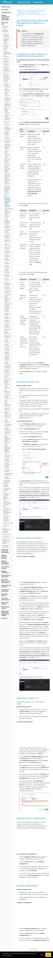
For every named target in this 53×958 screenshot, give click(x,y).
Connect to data (4, 23)
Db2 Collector (7, 244)
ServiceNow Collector (7, 425)
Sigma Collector (7, 428)
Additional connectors (5, 546)
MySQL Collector (7, 345)
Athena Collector (7, 137)
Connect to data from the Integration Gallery (6, 541)
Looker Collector (7, 314)
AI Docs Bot (21, 5)
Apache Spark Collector (7, 133)
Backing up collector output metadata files (6, 496)
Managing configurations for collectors (7, 54)
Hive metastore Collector (7, 283)
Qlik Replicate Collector (7, 391)
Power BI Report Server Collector (7, 382)
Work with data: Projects (5, 599)
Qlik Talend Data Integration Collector (7, 403)
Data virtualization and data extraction (6, 530)
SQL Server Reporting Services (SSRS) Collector (7, 448)
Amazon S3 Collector (7, 123)
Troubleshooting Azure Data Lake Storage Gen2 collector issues (8, 213)
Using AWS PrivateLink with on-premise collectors (6, 483)
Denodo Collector (7, 255)
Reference (4, 618)
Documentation (21, 10)
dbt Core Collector (7, 248)
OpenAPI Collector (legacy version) (7, 358)
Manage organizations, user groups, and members (5, 17)
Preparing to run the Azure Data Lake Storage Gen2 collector (7, 179)
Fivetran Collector (7, 266)
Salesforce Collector (7, 416)
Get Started (4, 9)
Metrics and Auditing (4, 603)
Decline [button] (42, 954)
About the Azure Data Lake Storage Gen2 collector (7, 169)
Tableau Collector (7, 460)
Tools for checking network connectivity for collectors (6, 70)
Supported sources (5, 27)
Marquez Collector (7, 321)
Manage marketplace (5, 571)
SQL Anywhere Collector (7, 456)
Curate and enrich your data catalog (5, 551)
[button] (18, 7)
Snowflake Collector (7, 432)
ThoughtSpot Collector (8, 474)
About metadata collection (6, 35)
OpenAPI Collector (7, 352)
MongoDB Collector (7, 336)
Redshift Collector (7, 409)
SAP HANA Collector (7, 421)
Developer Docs (38, 2)
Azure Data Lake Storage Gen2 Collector (7, 160)
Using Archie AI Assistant (6, 586)
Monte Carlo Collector (7, 341)
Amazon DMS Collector (7, 94)
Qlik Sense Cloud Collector (7, 397)
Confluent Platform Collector (7, 236)
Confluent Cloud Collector (7, 231)
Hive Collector (7, 279)
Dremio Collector (7, 262)
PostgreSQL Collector (7, 366)
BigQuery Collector (7, 226)
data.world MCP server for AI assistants (5, 581)
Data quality (5, 536)
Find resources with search (5, 576)
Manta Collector (7, 317)
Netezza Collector (7, 349)
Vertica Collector (7, 477)
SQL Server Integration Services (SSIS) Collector (7, 439)
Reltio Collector (7, 412)
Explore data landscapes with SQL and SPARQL (5, 613)
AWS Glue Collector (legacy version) (7, 146)
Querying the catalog (5, 607)
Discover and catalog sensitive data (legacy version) (7, 511)
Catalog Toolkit (5, 12)
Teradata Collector (7, 470)
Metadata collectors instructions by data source (6, 78)
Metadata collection (5, 30)
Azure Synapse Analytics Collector (7, 222)
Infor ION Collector (7, 291)
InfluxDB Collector (7, 287)
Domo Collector (7, 259)
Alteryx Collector (7, 89)
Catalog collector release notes (5, 47)
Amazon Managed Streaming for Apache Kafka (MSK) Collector (7, 108)
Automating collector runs (6, 490)
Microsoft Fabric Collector (7, 326)
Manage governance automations (5, 562)
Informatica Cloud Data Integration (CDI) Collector (7, 298)
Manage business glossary (4, 557)
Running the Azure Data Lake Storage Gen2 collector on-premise (7, 190)
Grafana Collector (7, 275)
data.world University (24, 2)
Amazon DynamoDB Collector (7, 99)
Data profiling (6, 534)
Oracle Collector (7, 363)
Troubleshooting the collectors (8, 524)
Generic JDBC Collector (7, 271)
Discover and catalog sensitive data (6, 504)
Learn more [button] (9, 955)
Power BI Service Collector (7, 371)
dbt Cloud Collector (7, 251)
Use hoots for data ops (5, 567)
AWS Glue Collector (7, 141)
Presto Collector (7, 387)
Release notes (5, 6)
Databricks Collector (7, 240)
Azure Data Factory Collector (7, 153)
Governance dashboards (5, 590)
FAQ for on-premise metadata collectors (6, 518)
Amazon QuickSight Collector (7, 128)
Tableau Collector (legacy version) (7, 465)
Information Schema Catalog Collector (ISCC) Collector (7, 307)
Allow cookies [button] (48, 954)
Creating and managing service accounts (6, 61)
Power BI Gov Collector (7, 376)
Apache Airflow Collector (7, 85)
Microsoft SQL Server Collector (7, 331)
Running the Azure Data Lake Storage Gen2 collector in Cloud (7, 202)
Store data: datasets (4, 594)
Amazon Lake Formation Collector (7, 117)
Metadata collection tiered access (6, 41)
